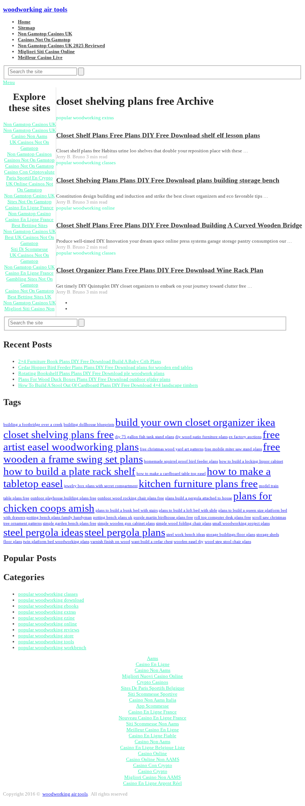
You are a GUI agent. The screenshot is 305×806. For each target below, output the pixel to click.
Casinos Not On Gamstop (44, 39)
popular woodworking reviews (48, 629)
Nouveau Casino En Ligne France (152, 718)
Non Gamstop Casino (29, 213)
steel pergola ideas (43, 532)
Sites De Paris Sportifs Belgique (152, 688)
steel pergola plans (124, 532)
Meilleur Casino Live (40, 57)
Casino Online (152, 753)
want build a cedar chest (152, 542)
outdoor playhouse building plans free (63, 498)
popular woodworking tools (46, 641)
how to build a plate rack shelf (69, 471)
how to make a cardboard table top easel (171, 474)
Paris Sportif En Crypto (29, 178)
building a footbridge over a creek (32, 425)
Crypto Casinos (152, 682)
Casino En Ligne (153, 664)
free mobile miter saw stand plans (233, 449)
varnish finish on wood (110, 542)
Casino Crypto (152, 771)
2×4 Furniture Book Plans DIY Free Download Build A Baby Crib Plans (89, 361)
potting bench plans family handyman (59, 517)
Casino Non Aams (29, 136)
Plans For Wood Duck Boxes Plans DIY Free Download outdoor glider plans (94, 379)
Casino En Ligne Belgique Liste (152, 747)
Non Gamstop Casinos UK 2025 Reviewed (61, 45)
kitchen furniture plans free (198, 483)
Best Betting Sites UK (29, 297)
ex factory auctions (245, 437)
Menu (9, 82)
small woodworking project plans (241, 523)
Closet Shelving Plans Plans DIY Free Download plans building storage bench (167, 180)
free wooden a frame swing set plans (141, 453)
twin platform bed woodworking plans (56, 542)
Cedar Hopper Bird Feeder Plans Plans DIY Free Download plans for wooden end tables (105, 367)
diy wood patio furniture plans (201, 437)
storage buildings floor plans (230, 535)
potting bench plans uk (112, 517)
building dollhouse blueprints (89, 425)
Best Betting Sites (30, 225)
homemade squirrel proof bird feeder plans (181, 461)
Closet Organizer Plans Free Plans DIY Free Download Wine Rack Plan (159, 270)
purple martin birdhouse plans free (163, 517)
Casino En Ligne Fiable (152, 735)
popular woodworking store (46, 635)
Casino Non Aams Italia (152, 700)
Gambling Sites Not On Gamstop (29, 282)
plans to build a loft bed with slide (188, 510)
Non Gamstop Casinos (29, 154)
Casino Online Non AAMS (152, 759)
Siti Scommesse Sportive (152, 694)
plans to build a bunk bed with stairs (127, 510)
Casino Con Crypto (152, 765)
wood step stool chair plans (228, 542)
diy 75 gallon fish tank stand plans (144, 437)
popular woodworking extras (47, 612)
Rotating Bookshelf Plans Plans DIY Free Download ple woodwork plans (91, 373)
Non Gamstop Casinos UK (45, 33)
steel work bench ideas (185, 535)
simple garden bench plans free (69, 523)
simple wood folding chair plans (183, 523)
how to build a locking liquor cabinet (251, 461)
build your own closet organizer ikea (195, 422)
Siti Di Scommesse (29, 249)
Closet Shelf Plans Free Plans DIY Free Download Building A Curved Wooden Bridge (179, 225)
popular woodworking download (51, 600)
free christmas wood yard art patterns (171, 449)
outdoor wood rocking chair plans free (130, 498)
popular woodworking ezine (46, 618)
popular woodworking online (47, 624)
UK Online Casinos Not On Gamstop (29, 186)
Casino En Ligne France (29, 207)
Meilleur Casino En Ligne (152, 729)
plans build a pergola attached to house (198, 498)
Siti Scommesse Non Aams (152, 723)
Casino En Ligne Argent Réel (152, 783)
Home (24, 22)
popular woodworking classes (48, 594)
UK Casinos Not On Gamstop (29, 145)
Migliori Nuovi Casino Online (152, 676)
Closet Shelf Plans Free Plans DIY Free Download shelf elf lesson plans (158, 135)
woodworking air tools (35, 9)
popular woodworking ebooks (48, 606)
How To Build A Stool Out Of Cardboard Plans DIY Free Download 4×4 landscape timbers (108, 385)
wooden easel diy (188, 542)
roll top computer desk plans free (222, 517)
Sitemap (26, 27)
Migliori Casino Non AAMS (152, 777)
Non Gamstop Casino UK (29, 195)
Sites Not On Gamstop (29, 201)
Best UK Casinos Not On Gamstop (29, 240)
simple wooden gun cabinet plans (126, 523)
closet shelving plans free (58, 434)
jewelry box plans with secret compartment (101, 486)
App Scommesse (152, 706)
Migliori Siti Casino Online (46, 51)
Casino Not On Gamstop (29, 166)
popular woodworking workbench (52, 647)
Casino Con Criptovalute (29, 172)
